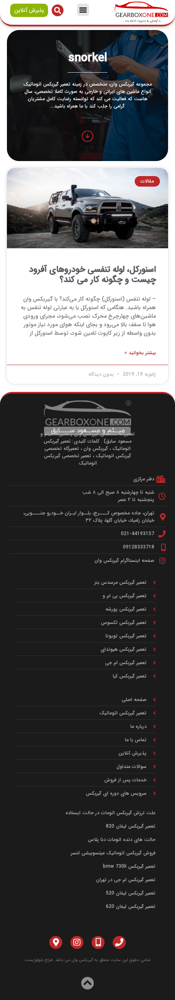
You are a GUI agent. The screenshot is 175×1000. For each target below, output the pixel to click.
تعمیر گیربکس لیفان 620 (130, 906)
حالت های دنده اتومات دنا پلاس (121, 839)
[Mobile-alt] (98, 942)
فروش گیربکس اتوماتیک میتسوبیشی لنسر (113, 853)
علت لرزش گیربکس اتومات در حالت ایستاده (110, 813)
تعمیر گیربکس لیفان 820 (130, 826)
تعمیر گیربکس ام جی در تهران (125, 880)
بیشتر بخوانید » (140, 353)
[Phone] (119, 942)
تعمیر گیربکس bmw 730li (129, 866)
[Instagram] (76, 942)
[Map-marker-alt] (55, 942)
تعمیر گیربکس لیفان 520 (130, 893)
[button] (83, 10)
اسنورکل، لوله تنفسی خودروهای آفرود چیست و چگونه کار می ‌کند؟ (92, 274)
